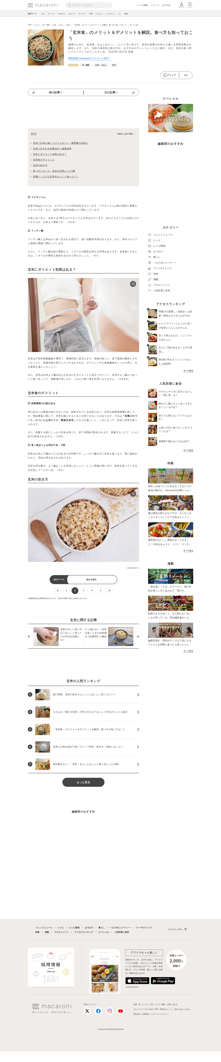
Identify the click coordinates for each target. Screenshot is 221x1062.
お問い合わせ (172, 1004)
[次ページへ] (109, 590)
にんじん (99, 14)
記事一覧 (137, 1004)
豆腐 (90, 14)
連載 (47, 932)
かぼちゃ (61, 14)
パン (119, 14)
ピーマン (51, 14)
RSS (156, 1009)
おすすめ (166, 5)
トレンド (155, 5)
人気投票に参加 (121, 932)
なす (43, 14)
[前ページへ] (57, 590)
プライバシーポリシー (160, 1014)
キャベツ (82, 14)
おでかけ (89, 927)
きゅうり (72, 14)
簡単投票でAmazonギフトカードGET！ (89, 58)
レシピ (60, 927)
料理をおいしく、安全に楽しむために (175, 1009)
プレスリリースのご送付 (143, 1009)
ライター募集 (159, 1004)
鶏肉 (126, 14)
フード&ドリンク (144, 927)
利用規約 (145, 1014)
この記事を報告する (132, 568)
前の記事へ (56, 92)
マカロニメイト (61, 932)
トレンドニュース (43, 927)
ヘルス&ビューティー (120, 927)
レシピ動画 (142, 5)
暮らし (101, 927)
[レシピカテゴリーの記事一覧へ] (73, 65)
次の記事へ (111, 92)
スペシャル (103, 932)
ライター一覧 (147, 1004)
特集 (37, 932)
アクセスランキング (83, 932)
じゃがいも (110, 14)
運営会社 (137, 1014)
